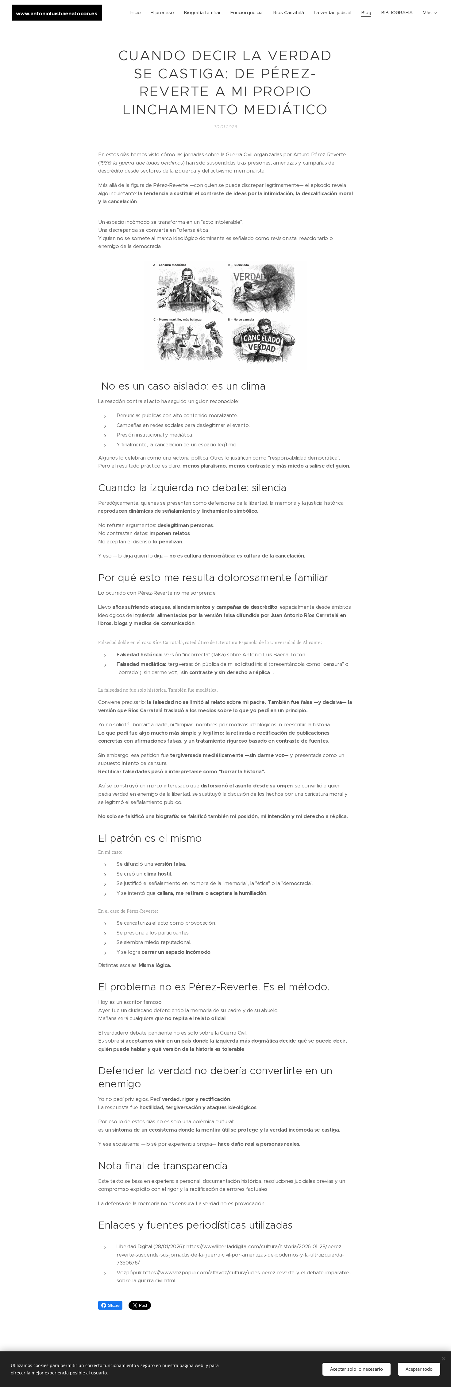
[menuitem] (137, 12)
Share (113, 1305)
